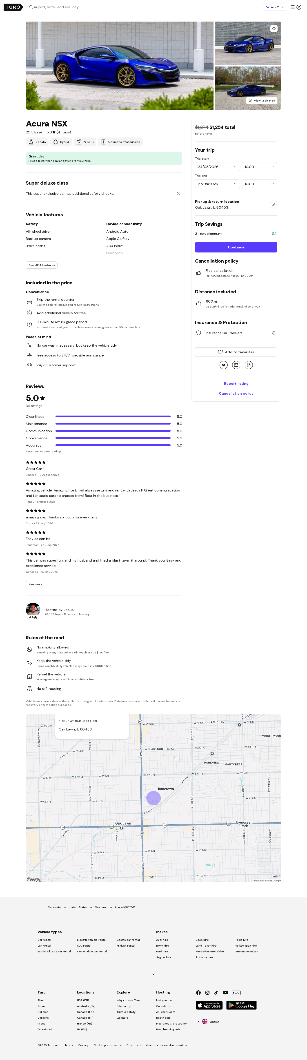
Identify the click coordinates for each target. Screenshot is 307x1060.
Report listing (236, 383)
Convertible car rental (92, 951)
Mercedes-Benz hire (210, 951)
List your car (164, 1000)
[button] (63, 7)
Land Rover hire (206, 945)
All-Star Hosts (165, 1012)
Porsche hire (204, 957)
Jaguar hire (163, 957)
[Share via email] (236, 365)
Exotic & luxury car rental (54, 951)
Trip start (202, 158)
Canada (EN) (85, 1012)
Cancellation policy (236, 393)
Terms (69, 1045)
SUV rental (84, 945)
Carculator (163, 1006)
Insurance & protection (171, 1023)
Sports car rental (128, 939)
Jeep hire (202, 939)
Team (41, 1006)
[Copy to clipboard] (249, 365)
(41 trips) (64, 132)
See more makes (246, 951)
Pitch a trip (124, 1006)
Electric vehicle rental (91, 939)
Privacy (83, 1045)
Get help (122, 1017)
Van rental (44, 945)
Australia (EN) (86, 1006)
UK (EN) (82, 1029)
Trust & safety (126, 1012)
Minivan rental (126, 945)
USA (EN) (83, 1000)
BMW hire (162, 945)
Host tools (163, 1017)
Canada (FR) (85, 1017)
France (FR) (84, 1023)
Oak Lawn (101, 907)
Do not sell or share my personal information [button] (157, 1045)
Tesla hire (241, 939)
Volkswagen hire (246, 945)
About (42, 1000)
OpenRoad (45, 1029)
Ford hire (162, 951)
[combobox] (63, 7)
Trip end (201, 175)
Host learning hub (168, 1029)
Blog (236, 992)
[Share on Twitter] (224, 365)
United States (78, 907)
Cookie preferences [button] (107, 1045)
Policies (43, 1012)
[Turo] (13, 7)
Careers (43, 1017)
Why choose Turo (128, 1000)
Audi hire (162, 939)
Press (42, 1023)
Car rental (54, 907)
